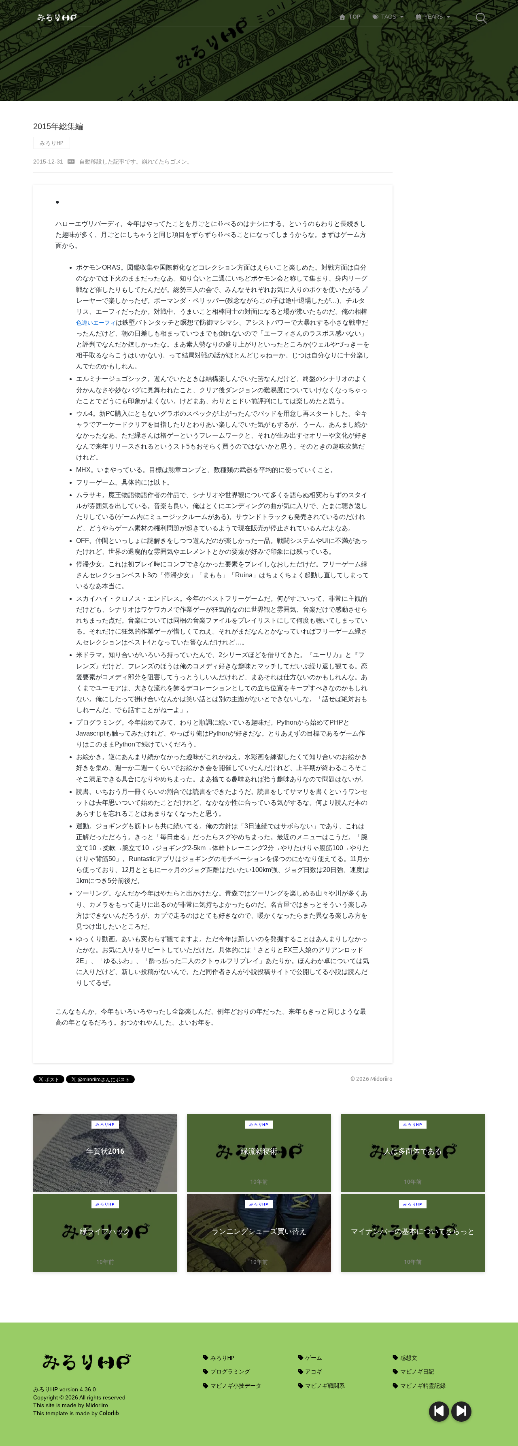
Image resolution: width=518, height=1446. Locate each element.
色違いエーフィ (96, 322)
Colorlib (109, 1413)
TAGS (388, 16)
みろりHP (52, 143)
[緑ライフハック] (439, 1411)
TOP (354, 16)
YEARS (433, 16)
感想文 (408, 1358)
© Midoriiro (371, 1079)
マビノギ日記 (416, 1371)
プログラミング (229, 1371)
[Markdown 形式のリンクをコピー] (71, 161)
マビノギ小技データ (235, 1385)
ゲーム (313, 1358)
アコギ (313, 1371)
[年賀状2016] (461, 1411)
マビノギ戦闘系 (324, 1385)
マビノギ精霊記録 (422, 1385)
